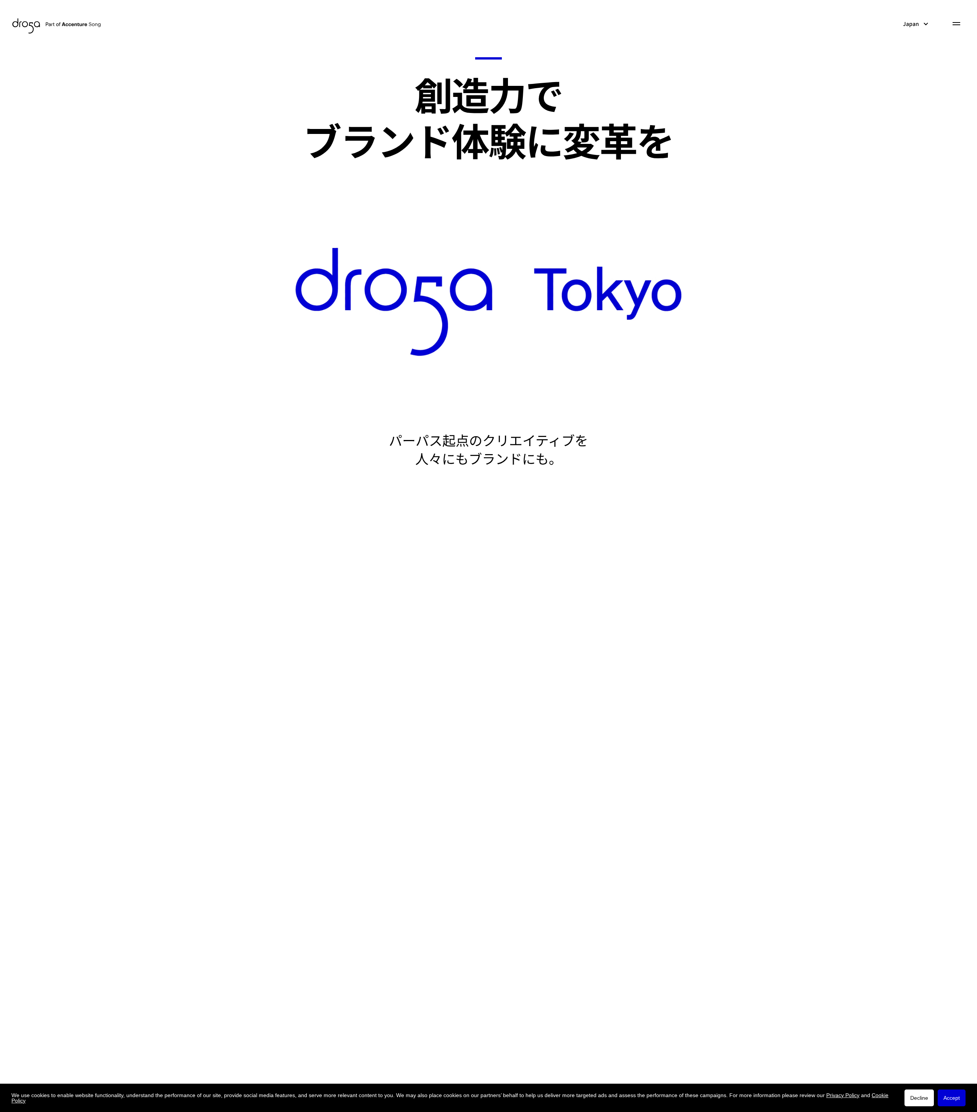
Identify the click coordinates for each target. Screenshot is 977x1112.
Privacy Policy (842, 1095)
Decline (919, 1098)
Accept (951, 1098)
